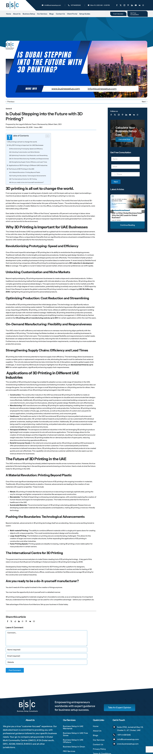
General (9, 109)
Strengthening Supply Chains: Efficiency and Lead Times (29, 162)
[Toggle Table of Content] (46, 136)
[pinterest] (128, 5)
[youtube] (136, 5)
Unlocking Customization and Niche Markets (26, 152)
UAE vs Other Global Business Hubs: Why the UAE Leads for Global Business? (127, 215)
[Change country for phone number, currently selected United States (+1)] (113, 174)
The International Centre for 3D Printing (24, 179)
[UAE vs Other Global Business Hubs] (127, 195)
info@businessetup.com (128, 739)
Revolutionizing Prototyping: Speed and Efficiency (27, 149)
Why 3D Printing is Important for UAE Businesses (25, 145)
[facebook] (117, 5)
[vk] (139, 5)
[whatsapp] (143, 5)
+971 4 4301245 (124, 735)
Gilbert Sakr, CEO (55, 124)
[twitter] (120, 5)
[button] (111, 211)
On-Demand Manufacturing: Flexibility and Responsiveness (30, 158)
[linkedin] (132, 5)
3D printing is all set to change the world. (22, 142)
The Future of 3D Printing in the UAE (21, 169)
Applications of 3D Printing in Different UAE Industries (27, 165)
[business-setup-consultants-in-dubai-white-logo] (27, 699)
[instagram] (124, 5)
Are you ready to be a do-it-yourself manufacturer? (28, 182)
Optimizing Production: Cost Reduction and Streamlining (29, 155)
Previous (10, 102)
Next (144, 102)
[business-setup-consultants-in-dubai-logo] (12, 2)
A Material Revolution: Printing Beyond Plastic (25, 172)
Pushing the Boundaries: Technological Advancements (29, 175)
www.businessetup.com (128, 744)
